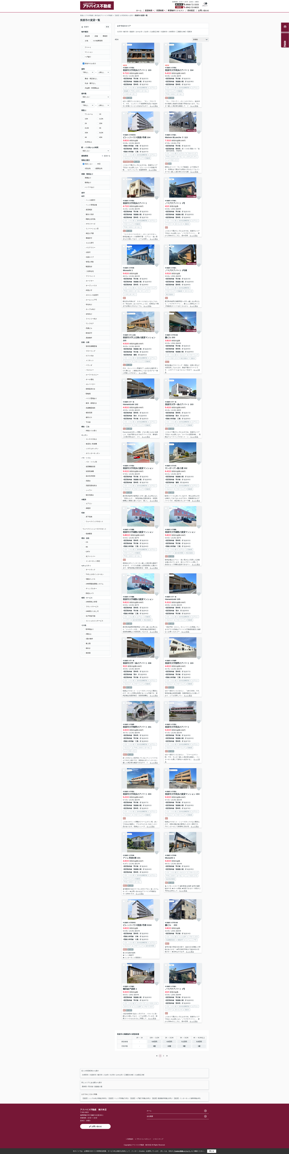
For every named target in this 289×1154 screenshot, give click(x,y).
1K (100, 114)
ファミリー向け (91, 319)
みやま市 (139, 32)
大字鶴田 (131, 986)
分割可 (88, 252)
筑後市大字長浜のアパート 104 (179, 70)
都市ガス (89, 417)
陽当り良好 (90, 214)
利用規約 (130, 1139)
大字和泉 (131, 268)
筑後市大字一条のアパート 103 (179, 404)
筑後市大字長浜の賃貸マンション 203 (182, 794)
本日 (98, 164)
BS (87, 547)
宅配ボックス (90, 579)
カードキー (90, 281)
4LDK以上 (88, 142)
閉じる (211, 1151)
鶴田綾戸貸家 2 (130, 989)
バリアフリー (90, 247)
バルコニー (90, 370)
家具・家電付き (91, 403)
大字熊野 (173, 660)
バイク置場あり (91, 398)
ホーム (139, 10)
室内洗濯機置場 (91, 346)
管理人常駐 (90, 262)
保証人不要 (90, 233)
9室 (184, 1046)
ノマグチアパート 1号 (175, 203)
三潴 (136, 152)
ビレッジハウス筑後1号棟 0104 (137, 925)
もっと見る (154, 106)
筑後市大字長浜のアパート (135, 203)
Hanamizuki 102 (130, 404)
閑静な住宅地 (90, 219)
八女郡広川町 (154, 32)
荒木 (135, 416)
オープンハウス (91, 285)
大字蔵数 (131, 529)
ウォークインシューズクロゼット (94, 529)
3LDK (101, 133)
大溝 (136, 939)
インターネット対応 (93, 561)
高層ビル (89, 328)
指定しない (89, 164)
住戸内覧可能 (90, 616)
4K (86, 137)
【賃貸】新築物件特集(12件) (161, 1098)
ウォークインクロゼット (94, 521)
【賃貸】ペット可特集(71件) (118, 1098)
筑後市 (132, 32)
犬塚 (136, 146)
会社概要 (150, 1116)
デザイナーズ (90, 224)
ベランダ (89, 365)
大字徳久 (173, 135)
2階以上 (88, 634)
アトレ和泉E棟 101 (131, 858)
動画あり (88, 182)
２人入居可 (90, 243)
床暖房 (88, 508)
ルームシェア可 (91, 300)
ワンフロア (90, 323)
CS (87, 542)
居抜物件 (89, 338)
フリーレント (90, 276)
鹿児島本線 (128, 78)
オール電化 (90, 379)
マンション (89, 52)
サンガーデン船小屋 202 (176, 468)
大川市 (119, 32)
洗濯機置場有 (90, 408)
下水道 (88, 422)
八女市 (146, 32)
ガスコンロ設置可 (92, 295)
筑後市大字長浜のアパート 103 (137, 70)
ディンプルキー (91, 588)
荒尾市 (189, 32)
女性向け (89, 314)
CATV (88, 551)
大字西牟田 (132, 135)
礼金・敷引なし (90, 83)
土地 (86, 41)
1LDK (101, 119)
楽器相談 (89, 209)
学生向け (89, 304)
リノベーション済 (92, 228)
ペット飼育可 (90, 200)
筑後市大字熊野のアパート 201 (137, 727)
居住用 (87, 36)
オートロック (90, 569)
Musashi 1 (128, 270)
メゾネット (90, 360)
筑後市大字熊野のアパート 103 (179, 663)
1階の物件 (89, 639)
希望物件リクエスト (176, 10)
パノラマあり (89, 187)
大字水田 (173, 466)
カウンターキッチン (93, 453)
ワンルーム (89, 114)
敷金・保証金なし (91, 78)
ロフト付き (90, 356)
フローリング (90, 351)
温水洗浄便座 (90, 476)
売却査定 (191, 10)
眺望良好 (89, 266)
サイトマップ (158, 1139)
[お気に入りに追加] (156, 64)
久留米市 (164, 32)
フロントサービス (92, 606)
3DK (86, 133)
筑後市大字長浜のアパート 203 (137, 794)
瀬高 (135, 355)
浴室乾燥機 (90, 471)
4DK (100, 137)
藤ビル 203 (170, 337)
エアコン (89, 503)
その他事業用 (98, 41)
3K (100, 128)
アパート (88, 47)
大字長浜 (131, 67)
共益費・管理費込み (92, 88)
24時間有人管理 (91, 602)
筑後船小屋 (137, 81)
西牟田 (136, 84)
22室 (169, 1046)
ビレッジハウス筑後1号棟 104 (136, 137)
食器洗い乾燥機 (91, 444)
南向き (88, 648)
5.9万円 (199, 1041)
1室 (199, 1046)
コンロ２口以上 (91, 439)
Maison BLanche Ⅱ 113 (176, 137)
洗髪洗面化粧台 (91, 485)
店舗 (96, 36)
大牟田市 (172, 32)
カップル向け (90, 309)
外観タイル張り (91, 430)
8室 (154, 1046)
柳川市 (125, 32)
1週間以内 (98, 168)
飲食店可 (89, 333)
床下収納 (89, 517)
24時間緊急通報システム (94, 584)
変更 (107, 27)
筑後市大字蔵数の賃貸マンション (138, 532)
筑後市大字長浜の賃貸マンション (138, 468)
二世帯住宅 (90, 271)
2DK (100, 123)
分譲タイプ (90, 257)
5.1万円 (184, 1041)
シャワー (89, 490)
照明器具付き (90, 389)
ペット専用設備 (91, 205)
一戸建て (88, 57)
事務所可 (89, 238)
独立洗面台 (90, 495)
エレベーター (90, 384)
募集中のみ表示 (90, 63)
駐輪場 (88, 394)
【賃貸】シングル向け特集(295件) (94, 1098)
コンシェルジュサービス (94, 621)
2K (86, 123)
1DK (86, 119)
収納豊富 (89, 534)
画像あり (88, 178)
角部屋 (88, 653)
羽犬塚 (136, 78)
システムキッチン (92, 448)
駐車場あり (90, 629)
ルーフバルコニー (92, 375)
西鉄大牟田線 (129, 146)
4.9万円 (154, 1041)
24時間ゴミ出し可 (92, 611)
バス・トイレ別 (91, 462)
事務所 (105, 36)
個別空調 (89, 413)
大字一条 (131, 402)
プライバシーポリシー (143, 1139)
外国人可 (89, 290)
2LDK (87, 128)
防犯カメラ (90, 593)
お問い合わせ (203, 10)
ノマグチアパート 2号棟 (176, 270)
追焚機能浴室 (90, 466)
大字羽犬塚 (174, 335)
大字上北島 (132, 335)
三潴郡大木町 (181, 32)
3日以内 (88, 168)
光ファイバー (90, 556)
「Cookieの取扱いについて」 (182, 1151)
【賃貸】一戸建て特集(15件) (140, 1098)
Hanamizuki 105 (172, 599)
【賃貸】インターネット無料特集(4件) (186, 1098)
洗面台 (88, 481)
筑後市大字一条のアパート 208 (137, 663)
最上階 (88, 643)
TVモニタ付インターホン (95, 574)
